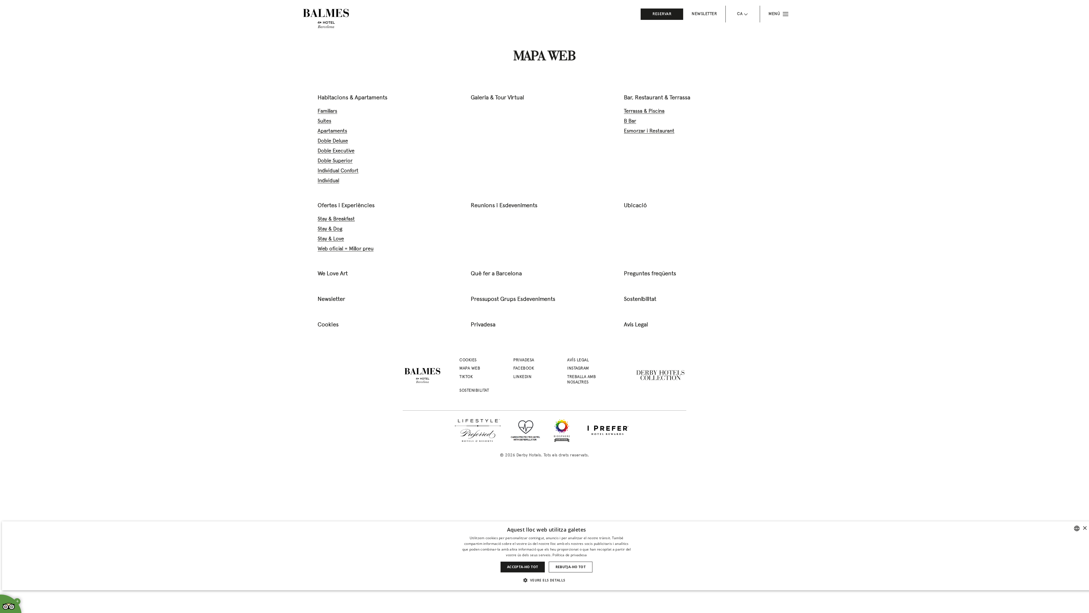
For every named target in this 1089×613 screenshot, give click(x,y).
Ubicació (635, 205)
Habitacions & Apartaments (352, 97)
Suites (324, 121)
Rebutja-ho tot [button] (571, 566)
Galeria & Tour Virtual (497, 97)
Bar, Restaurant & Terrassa (657, 97)
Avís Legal (636, 325)
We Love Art (333, 273)
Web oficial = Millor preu (345, 249)
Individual (328, 181)
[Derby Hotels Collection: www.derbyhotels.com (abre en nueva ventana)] (660, 375)
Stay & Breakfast (336, 219)
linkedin (522, 377)
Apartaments (332, 131)
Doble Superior (335, 161)
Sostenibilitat (640, 299)
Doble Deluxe (333, 141)
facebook (523, 368)
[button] (546, 580)
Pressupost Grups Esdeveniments (513, 299)
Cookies (328, 325)
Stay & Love (331, 239)
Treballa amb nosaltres (581, 379)
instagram (578, 368)
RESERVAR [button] (662, 14)
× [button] (1084, 528)
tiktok (466, 377)
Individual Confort (338, 171)
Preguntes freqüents (650, 273)
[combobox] (1077, 528)
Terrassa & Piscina (644, 111)
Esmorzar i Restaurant (649, 131)
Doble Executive (336, 151)
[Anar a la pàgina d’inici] (326, 18)
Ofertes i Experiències (346, 205)
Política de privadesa (569, 555)
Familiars (327, 111)
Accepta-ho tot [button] (522, 566)
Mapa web (469, 368)
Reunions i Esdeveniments (504, 205)
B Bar (630, 121)
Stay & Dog (330, 229)
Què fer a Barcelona (496, 273)
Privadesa (483, 325)
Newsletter (704, 14)
